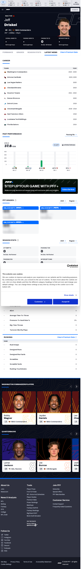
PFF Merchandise (59, 494)
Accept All (65, 301)
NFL (3, 2)
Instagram (7, 537)
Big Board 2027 (32, 513)
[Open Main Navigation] (2, 10)
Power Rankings (32, 502)
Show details (69, 295)
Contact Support (58, 504)
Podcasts (7, 548)
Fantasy (3, 506)
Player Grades (31, 497)
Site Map (4, 562)
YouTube (7, 540)
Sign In (75, 10)
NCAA (3, 4)
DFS (2, 509)
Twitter (6, 535)
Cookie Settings (6, 564)
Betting (3, 504)
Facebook (7, 543)
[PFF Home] (8, 10)
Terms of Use (27, 562)
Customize (39, 301)
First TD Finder (32, 492)
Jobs (2, 489)
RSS (5, 551)
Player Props (31, 489)
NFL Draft (4, 515)
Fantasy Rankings (33, 510)
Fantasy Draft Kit (32, 508)
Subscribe (56, 489)
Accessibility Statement (43, 562)
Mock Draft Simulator (34, 516)
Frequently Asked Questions (62, 506)
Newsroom (4, 492)
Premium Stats (32, 500)
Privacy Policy (15, 562)
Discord (6, 545)
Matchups (30, 505)
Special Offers (57, 492)
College (3, 512)
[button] (68, 190)
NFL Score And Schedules (35, 494)
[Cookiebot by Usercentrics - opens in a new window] (68, 266)
